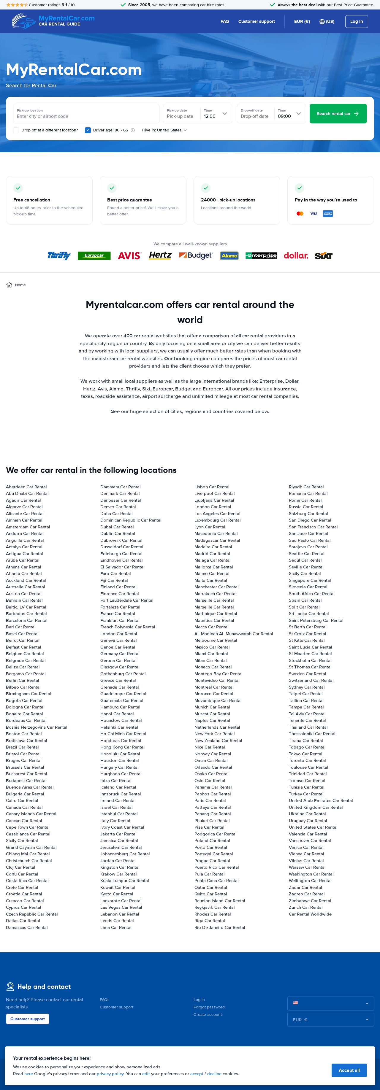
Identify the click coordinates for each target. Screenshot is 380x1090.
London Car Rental (118, 633)
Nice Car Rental (209, 747)
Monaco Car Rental (213, 667)
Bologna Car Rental (25, 707)
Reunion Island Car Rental (219, 900)
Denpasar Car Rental (120, 500)
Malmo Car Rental (211, 573)
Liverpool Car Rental (214, 493)
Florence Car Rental (119, 593)
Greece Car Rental (118, 680)
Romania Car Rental (308, 493)
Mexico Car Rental (212, 647)
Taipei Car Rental (306, 693)
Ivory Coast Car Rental (122, 827)
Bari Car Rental (21, 627)
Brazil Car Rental (22, 747)
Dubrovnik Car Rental (121, 540)
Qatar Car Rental (210, 887)
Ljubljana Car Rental (214, 500)
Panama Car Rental (213, 787)
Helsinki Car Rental (119, 727)
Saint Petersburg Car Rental (316, 620)
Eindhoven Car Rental (121, 560)
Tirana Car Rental (306, 740)
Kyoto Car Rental (116, 894)
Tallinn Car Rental (306, 700)
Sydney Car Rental (307, 687)
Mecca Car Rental (211, 627)
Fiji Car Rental (114, 580)
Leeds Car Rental (117, 920)
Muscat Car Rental (212, 713)
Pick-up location (30, 110)
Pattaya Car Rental (212, 807)
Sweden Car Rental (307, 673)
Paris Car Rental (210, 800)
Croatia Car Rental (24, 894)
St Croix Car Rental (307, 633)
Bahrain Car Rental (24, 600)
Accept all (349, 1070)
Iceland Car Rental (118, 787)
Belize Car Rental (23, 667)
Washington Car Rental (311, 874)
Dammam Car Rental (120, 487)
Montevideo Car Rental (217, 680)
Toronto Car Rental (307, 760)
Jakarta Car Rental (118, 834)
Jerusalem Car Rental (121, 847)
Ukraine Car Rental (307, 813)
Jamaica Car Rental (119, 840)
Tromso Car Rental (307, 780)
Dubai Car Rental (117, 527)
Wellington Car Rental (310, 880)
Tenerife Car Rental (307, 720)
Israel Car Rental (116, 807)
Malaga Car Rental (212, 560)
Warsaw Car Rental (307, 867)
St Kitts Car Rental (307, 640)
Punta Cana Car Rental (216, 880)
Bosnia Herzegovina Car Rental (36, 727)
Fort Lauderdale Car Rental (126, 600)
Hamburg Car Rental (120, 707)
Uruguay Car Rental (308, 820)
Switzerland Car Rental (311, 680)
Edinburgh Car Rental (121, 553)
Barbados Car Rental (26, 613)
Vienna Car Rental (306, 854)
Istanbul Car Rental (119, 813)
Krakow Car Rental (118, 874)
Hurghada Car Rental (121, 773)
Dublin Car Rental (117, 533)
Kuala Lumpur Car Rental (124, 880)
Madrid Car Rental (212, 553)
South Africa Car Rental (312, 593)
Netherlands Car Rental (217, 727)
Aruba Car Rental (22, 560)
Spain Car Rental (305, 600)
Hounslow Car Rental (121, 720)
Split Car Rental (304, 607)
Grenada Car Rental (119, 687)
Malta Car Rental (210, 580)
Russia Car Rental (306, 506)
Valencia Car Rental (308, 834)
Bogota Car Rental (24, 700)
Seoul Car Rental (305, 560)
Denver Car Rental (118, 506)
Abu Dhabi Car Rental (27, 493)
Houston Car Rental (119, 760)
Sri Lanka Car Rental (309, 613)
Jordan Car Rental (118, 860)
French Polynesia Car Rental (127, 627)
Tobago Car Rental (307, 747)
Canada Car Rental (24, 807)
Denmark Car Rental (120, 493)
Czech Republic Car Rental (32, 914)
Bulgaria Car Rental (25, 794)
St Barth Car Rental (308, 627)
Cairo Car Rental (22, 800)
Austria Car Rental (24, 593)
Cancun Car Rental (24, 820)
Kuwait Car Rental (117, 887)
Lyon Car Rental (209, 527)
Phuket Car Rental (212, 820)
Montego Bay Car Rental (218, 673)
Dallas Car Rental (23, 920)
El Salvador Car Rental (122, 567)
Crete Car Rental (22, 887)
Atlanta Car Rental (24, 573)
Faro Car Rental (115, 573)
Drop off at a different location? (49, 130)
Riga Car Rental (209, 920)
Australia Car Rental (25, 587)
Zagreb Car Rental (307, 894)
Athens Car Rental (23, 567)
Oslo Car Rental (209, 780)
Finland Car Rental (118, 587)
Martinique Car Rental (215, 613)
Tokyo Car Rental (305, 754)
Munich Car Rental (212, 707)
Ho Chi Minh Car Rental (123, 733)
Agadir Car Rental (23, 500)
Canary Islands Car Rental (31, 813)
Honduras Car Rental (120, 740)
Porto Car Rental (210, 847)
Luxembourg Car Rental (217, 520)
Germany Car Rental (120, 653)
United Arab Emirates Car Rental (321, 800)
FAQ (225, 21)
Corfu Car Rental (22, 874)
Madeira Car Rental (213, 546)
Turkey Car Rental (306, 794)
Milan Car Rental (210, 660)
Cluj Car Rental (20, 867)
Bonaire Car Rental (24, 713)
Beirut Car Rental (22, 640)
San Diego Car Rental (310, 520)
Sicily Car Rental (22, 840)
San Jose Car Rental (308, 533)
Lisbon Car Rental (211, 487)
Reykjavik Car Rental (214, 907)
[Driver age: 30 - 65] (88, 130)
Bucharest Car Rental (26, 773)
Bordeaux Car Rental (26, 720)
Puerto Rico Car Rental (216, 867)
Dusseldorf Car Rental (121, 546)
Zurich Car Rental (306, 907)
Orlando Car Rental (213, 767)
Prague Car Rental (212, 860)
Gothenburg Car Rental (123, 673)
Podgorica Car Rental (215, 834)
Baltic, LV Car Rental (26, 607)
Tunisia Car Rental (306, 787)
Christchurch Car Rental (29, 860)
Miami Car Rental (211, 653)
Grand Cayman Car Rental (31, 847)
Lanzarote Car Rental (121, 900)
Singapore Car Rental (310, 580)
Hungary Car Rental (119, 767)
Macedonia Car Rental (216, 533)
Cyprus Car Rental (23, 907)
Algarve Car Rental (24, 506)
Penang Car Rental (212, 813)
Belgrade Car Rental (26, 660)
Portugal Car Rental (213, 854)
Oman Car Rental (211, 760)
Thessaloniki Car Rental (312, 733)
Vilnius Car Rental (306, 860)
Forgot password (209, 1007)
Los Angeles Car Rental (217, 513)
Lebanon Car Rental (119, 914)
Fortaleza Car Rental (120, 607)
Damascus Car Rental (27, 927)
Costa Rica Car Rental (27, 880)
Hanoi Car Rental (117, 713)
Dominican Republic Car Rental (131, 520)
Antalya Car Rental (24, 546)
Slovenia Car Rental (308, 587)
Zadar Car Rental (305, 887)
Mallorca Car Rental (213, 567)
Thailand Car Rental (308, 727)
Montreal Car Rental (214, 687)
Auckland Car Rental (26, 580)
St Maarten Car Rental (310, 653)
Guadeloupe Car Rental (123, 693)
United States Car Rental (313, 827)
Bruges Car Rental (24, 760)
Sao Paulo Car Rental (310, 540)
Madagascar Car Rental (217, 540)
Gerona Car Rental (118, 660)
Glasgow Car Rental (120, 667)
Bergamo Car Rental (26, 673)
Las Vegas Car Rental (121, 907)
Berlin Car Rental (22, 680)
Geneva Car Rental (118, 640)
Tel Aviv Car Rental (307, 713)
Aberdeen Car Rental (26, 487)
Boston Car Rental (24, 733)
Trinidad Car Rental (308, 773)
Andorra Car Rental (25, 533)
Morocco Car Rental (213, 693)
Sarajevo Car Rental (308, 546)
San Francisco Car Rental (313, 527)
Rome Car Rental (305, 500)
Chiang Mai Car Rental (28, 854)
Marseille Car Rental (214, 600)
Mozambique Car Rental (218, 700)
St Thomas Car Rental (310, 667)
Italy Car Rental (115, 820)
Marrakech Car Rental (215, 593)
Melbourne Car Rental (215, 640)
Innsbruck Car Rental (120, 794)
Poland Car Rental (212, 840)
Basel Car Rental (22, 633)
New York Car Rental (214, 733)
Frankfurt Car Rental (120, 620)
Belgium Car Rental (25, 653)
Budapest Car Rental (26, 780)
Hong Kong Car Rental (122, 747)
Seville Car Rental (306, 567)
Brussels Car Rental (25, 767)
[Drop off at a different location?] (16, 130)
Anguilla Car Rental (25, 540)
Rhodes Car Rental (212, 914)
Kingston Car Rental (120, 867)
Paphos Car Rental (212, 794)
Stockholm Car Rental (310, 660)
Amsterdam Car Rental (28, 527)
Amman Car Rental (24, 520)
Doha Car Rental (116, 513)
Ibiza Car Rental (116, 780)
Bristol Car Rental (23, 754)
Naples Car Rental (212, 720)
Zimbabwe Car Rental (310, 900)
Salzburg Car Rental (308, 513)
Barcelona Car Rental (27, 620)
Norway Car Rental (212, 754)
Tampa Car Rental (306, 707)
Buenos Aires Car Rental (30, 787)
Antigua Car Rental (24, 553)
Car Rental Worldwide (310, 914)
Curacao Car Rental (25, 900)
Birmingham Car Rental (28, 693)
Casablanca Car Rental (28, 834)
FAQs (105, 999)
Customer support (256, 21)
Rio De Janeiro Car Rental (219, 927)
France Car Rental (117, 613)
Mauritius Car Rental (214, 620)
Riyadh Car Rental (306, 487)
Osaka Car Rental (211, 773)
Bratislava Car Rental (26, 740)
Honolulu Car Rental (120, 754)
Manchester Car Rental (216, 587)
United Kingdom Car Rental (316, 807)
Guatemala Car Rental (121, 700)
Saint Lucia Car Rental (310, 647)
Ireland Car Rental (118, 800)
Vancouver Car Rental (310, 840)
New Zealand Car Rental (218, 740)
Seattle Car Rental (306, 553)
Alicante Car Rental (25, 513)
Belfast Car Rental (23, 647)
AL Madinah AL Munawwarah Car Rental (233, 633)
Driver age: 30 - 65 (110, 130)
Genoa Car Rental (117, 647)
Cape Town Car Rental (28, 827)
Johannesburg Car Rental (125, 854)
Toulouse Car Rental (308, 767)
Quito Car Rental (210, 894)
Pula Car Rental (209, 874)
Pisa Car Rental (209, 827)
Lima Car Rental (116, 927)
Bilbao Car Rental (23, 687)
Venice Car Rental (306, 847)
